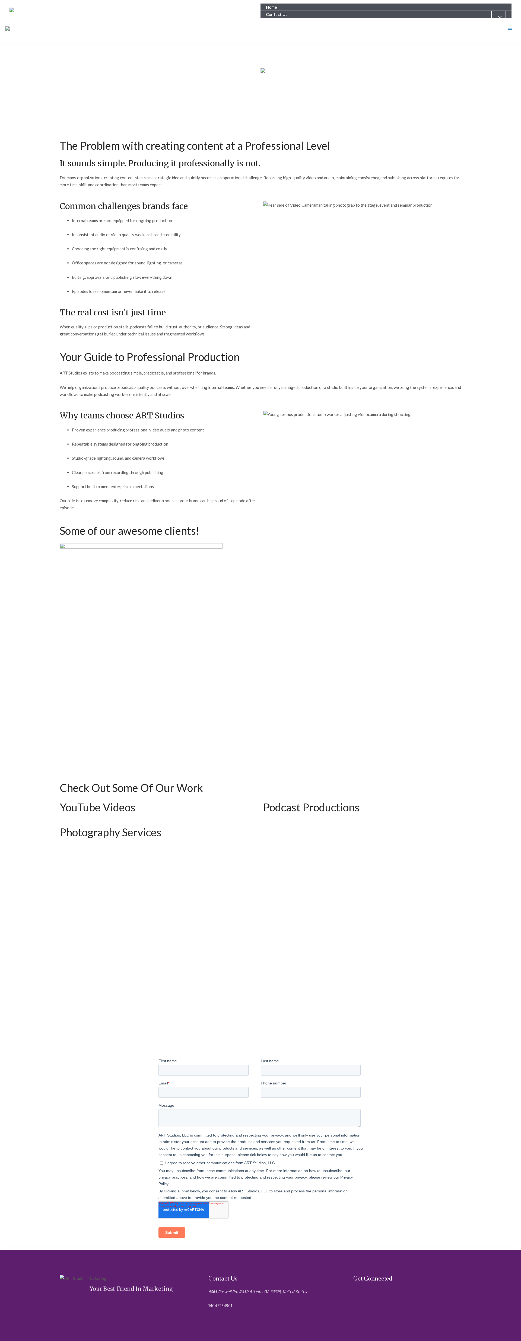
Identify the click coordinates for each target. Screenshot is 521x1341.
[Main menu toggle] (510, 30)
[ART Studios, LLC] (33, 11)
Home (271, 7)
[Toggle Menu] (498, 17)
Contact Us (276, 14)
